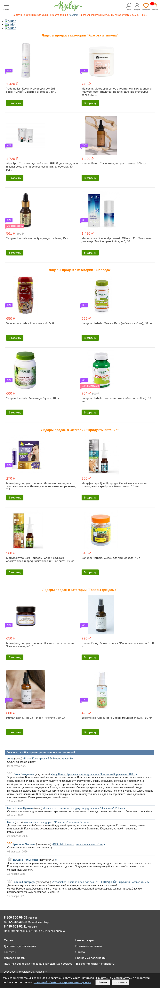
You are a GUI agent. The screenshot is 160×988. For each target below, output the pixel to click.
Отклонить (121, 982)
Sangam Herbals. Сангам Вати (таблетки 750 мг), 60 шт (117, 323)
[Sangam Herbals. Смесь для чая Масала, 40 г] (118, 530)
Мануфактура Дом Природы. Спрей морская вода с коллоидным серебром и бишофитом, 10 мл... (115, 485)
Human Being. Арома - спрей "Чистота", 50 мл (35, 717)
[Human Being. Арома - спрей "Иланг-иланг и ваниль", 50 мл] (118, 615)
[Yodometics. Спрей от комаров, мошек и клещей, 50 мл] (118, 690)
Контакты (10, 951)
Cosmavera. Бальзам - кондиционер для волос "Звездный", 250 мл (84, 808)
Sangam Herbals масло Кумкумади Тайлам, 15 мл (38, 238)
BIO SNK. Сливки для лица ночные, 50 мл (78, 844)
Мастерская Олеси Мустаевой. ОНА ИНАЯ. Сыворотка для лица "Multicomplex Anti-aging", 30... (117, 240)
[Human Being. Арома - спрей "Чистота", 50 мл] (42, 690)
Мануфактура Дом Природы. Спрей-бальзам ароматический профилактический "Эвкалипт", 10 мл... (41, 559)
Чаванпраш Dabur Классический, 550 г (31, 323)
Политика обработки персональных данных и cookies (38, 963)
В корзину (15, 103)
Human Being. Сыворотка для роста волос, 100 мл (114, 163)
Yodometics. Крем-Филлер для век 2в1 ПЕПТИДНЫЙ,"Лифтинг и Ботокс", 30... (31, 90)
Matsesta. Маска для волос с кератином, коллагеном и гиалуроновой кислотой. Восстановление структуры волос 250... (117, 91)
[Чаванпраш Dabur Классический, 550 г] (42, 295)
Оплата (80, 951)
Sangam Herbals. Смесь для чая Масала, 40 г (111, 557)
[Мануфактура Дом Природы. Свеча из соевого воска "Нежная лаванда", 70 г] (42, 615)
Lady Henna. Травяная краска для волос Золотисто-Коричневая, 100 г (93, 774)
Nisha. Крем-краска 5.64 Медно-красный (48, 758)
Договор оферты (14, 957)
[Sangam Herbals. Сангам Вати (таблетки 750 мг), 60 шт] (118, 295)
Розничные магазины (88, 946)
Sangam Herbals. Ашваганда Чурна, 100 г (32, 398)
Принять (103, 982)
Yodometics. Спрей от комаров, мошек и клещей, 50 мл (117, 717)
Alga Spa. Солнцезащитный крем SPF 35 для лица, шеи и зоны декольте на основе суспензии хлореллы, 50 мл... (42, 166)
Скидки (8, 940)
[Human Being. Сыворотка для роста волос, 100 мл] (118, 136)
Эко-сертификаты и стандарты (95, 963)
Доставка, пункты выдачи (20, 946)
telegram (73, 15)
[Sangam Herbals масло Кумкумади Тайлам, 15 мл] (42, 210)
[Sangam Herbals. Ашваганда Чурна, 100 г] (42, 370)
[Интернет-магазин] (68, 10)
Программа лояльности (90, 957)
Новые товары (84, 940)
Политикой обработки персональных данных (62, 982)
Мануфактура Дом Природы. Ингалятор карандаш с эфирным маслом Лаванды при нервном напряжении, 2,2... (41, 486)
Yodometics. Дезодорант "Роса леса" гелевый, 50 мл (56, 822)
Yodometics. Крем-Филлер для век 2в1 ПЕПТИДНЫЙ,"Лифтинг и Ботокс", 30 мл (100, 882)
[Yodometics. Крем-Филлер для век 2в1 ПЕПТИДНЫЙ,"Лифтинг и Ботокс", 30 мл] (42, 61)
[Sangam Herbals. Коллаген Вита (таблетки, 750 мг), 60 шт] (118, 370)
